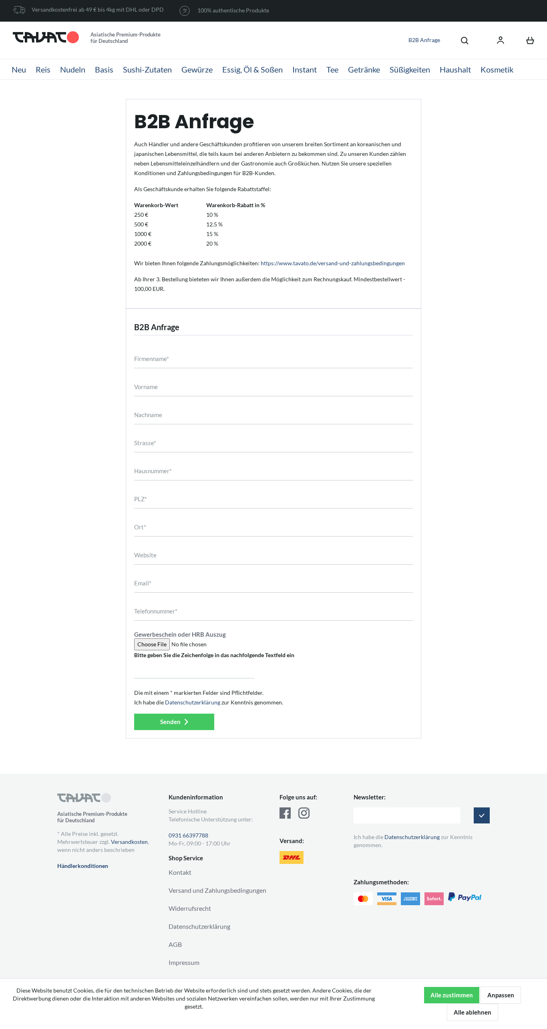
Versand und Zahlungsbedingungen (217, 890)
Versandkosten (129, 841)
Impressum (184, 962)
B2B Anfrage (424, 39)
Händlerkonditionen (82, 865)
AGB (175, 944)
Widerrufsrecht (190, 908)
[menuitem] (460, 40)
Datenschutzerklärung (192, 702)
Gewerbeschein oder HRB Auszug (180, 634)
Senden (170, 721)
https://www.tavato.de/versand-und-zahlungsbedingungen (333, 263)
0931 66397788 (188, 835)
